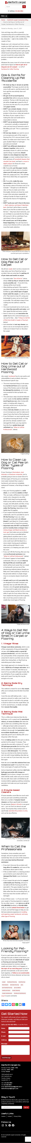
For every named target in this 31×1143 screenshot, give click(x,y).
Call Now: (16, 11)
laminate (4, 474)
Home (3, 20)
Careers (3, 1116)
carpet (10, 269)
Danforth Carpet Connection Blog (17, 20)
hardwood (4, 69)
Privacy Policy (17, 1116)
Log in (3, 996)
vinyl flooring (22, 982)
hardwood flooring (12, 982)
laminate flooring (14, 984)
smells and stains (6, 990)
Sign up (26, 1107)
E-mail (3, 1036)
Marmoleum (16, 472)
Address (4, 1040)
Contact (10, 1116)
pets (22, 984)
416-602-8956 (12, 1024)
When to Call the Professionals (13, 556)
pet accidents (17, 987)
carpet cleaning (16, 990)
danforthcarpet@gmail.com (13, 1086)
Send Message (6, 1057)
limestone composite (15, 474)
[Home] (15, 2)
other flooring (14, 69)
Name (3, 1028)
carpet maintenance (7, 993)
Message (4, 1043)
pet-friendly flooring (7, 987)
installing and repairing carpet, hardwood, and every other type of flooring (14, 914)
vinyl (22, 472)
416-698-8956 (7, 1084)
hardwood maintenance (20, 993)
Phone (3, 1032)
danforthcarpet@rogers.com (9, 1088)
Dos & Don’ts (18, 278)
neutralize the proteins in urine (18, 811)
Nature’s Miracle (16, 804)
